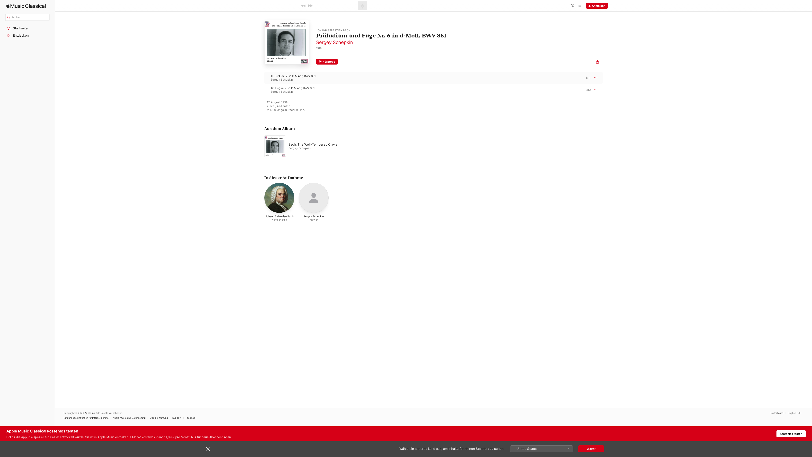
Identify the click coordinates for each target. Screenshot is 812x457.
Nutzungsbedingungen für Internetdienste (85, 418)
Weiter (591, 448)
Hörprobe (328, 61)
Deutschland (776, 413)
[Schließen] (208, 449)
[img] (26, 6)
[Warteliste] (579, 6)
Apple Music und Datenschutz (129, 418)
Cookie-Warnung (159, 418)
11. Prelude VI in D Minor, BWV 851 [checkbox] (293, 76)
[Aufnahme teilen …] (597, 62)
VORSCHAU (585, 77)
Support (176, 418)
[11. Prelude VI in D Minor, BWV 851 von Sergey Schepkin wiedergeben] (260, 77)
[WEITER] (310, 5)
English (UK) (794, 413)
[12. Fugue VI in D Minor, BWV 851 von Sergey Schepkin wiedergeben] (260, 89)
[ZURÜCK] (303, 5)
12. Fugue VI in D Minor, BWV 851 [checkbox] (293, 88)
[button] (27, 28)
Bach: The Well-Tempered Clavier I (314, 144)
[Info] (572, 6)
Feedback (191, 418)
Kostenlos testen (791, 433)
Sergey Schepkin (334, 42)
